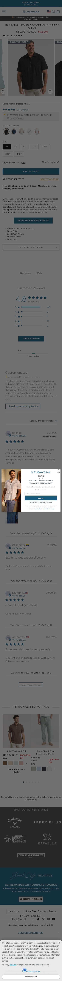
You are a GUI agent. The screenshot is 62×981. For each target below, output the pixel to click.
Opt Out (12, 965)
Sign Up (41, 498)
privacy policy (37, 508)
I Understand (31, 977)
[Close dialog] (58, 471)
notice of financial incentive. (49, 508)
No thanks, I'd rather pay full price (41, 502)
